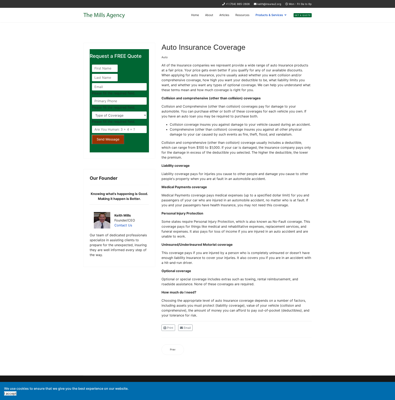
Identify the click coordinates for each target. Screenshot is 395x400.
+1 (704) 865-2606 (238, 4)
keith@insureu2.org (269, 4)
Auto (164, 57)
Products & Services (269, 15)
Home (195, 15)
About (209, 15)
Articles (224, 15)
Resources (242, 15)
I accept (10, 393)
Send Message (108, 139)
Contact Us (123, 225)
